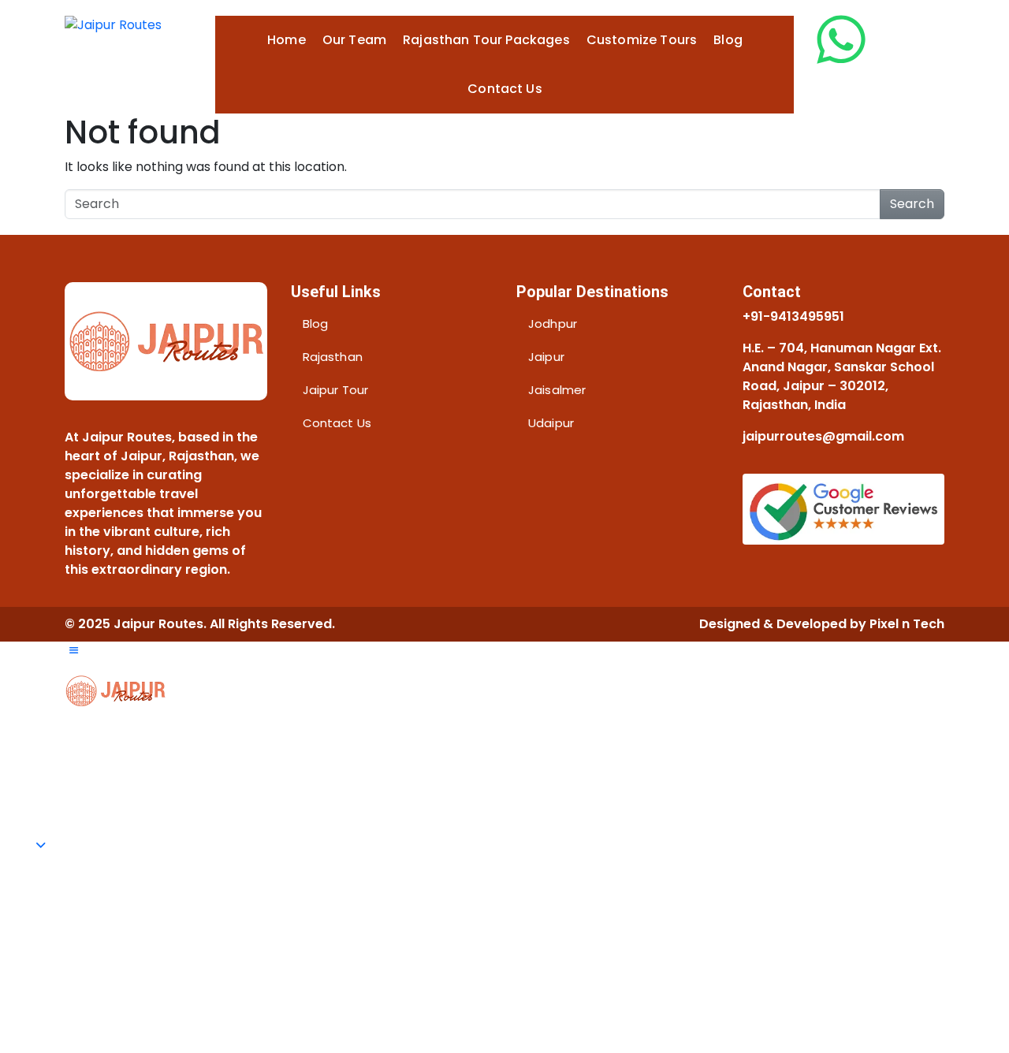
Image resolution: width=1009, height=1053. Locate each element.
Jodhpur (552, 323)
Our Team (354, 40)
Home (286, 40)
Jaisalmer (557, 389)
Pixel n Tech (906, 624)
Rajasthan (333, 356)
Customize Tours (641, 40)
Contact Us (504, 89)
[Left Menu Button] (73, 651)
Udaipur (551, 423)
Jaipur (546, 356)
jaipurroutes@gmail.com (823, 436)
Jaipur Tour (336, 389)
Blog (728, 40)
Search (912, 204)
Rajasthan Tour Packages (486, 40)
